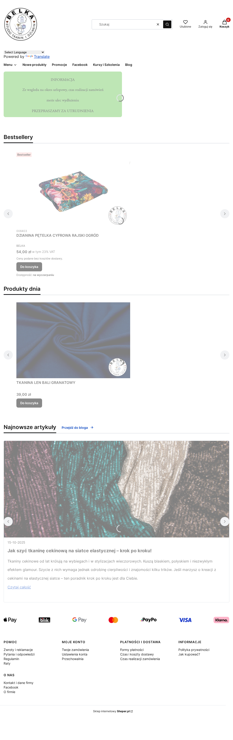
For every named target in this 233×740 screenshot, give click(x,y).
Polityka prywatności (193, 650)
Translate (42, 56)
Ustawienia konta (74, 654)
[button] (167, 24)
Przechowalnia (73, 659)
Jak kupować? (189, 654)
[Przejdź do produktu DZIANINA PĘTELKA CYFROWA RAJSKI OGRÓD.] (73, 188)
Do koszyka (29, 267)
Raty (7, 663)
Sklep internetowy (111, 711)
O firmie (9, 692)
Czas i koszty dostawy (137, 654)
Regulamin (11, 659)
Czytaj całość (19, 587)
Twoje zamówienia (75, 650)
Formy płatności (132, 650)
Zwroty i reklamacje (18, 650)
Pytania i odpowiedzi (19, 654)
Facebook (11, 687)
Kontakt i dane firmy (18, 683)
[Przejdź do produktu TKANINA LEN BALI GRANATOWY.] (73, 340)
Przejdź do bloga (75, 427)
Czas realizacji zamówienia (140, 659)
